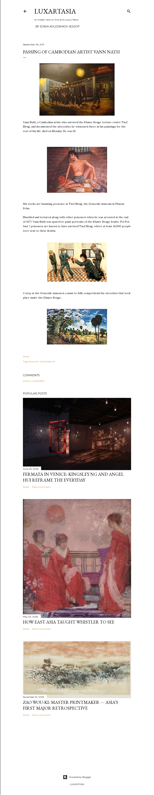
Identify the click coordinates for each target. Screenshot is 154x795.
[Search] (129, 10)
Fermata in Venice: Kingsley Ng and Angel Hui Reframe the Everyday (73, 477)
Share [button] (26, 356)
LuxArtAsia (55, 11)
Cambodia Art (47, 361)
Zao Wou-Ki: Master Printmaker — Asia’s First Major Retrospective (70, 705)
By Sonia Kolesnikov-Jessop (57, 26)
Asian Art (34, 361)
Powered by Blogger (80, 777)
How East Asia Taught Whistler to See (68, 622)
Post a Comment (34, 381)
